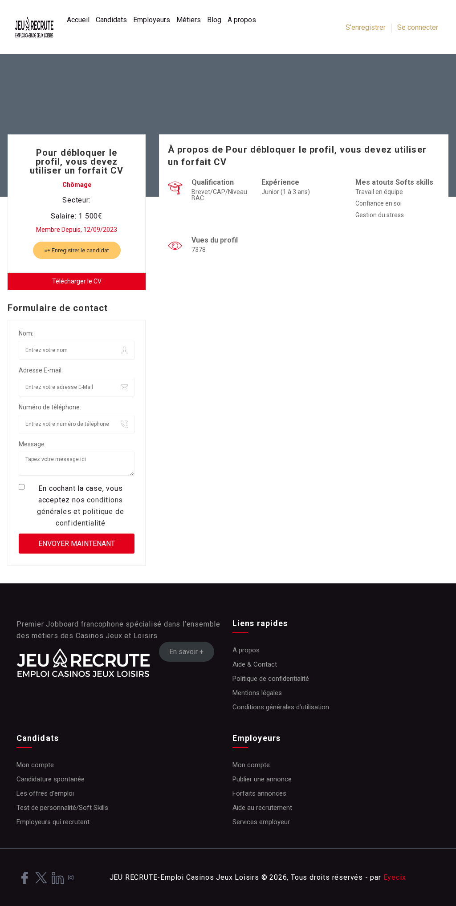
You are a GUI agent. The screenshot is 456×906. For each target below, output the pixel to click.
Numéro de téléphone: (50, 407)
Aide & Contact (254, 664)
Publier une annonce (262, 779)
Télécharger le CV (77, 281)
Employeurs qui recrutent (53, 822)
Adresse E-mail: (41, 370)
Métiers (188, 20)
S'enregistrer (366, 27)
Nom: (26, 333)
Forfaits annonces (259, 793)
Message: (32, 444)
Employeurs (151, 20)
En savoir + (186, 651)
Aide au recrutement (262, 808)
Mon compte (35, 765)
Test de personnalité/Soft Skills (62, 808)
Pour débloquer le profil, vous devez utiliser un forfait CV (76, 161)
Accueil (78, 20)
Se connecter (417, 27)
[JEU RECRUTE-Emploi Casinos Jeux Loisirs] (38, 27)
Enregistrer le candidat (79, 250)
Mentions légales (257, 693)
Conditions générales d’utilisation (280, 707)
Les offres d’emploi (45, 793)
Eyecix (394, 877)
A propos (242, 20)
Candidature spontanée (50, 779)
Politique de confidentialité (270, 679)
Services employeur (261, 822)
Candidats (111, 20)
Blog (214, 20)
